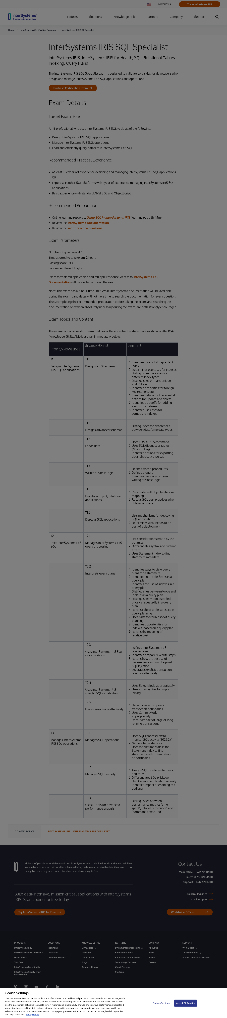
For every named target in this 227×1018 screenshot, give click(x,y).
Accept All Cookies (185, 1003)
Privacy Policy (32, 1014)
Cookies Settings (161, 1003)
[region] (113, 1003)
